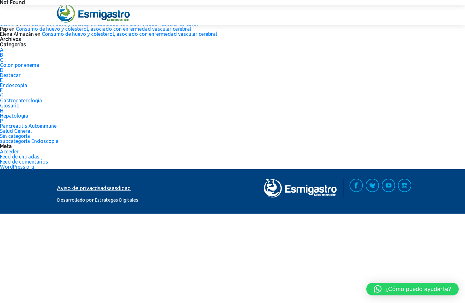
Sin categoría (15, 136)
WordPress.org (17, 167)
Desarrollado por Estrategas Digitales (97, 200)
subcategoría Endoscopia (29, 141)
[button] (412, 289)
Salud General (16, 131)
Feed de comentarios (24, 161)
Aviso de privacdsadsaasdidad (94, 188)
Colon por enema (19, 65)
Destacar (10, 75)
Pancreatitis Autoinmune (28, 126)
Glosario (10, 105)
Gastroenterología (21, 100)
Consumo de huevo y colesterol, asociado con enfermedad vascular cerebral (103, 29)
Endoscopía (13, 85)
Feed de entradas (20, 156)
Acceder (9, 151)
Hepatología (14, 116)
